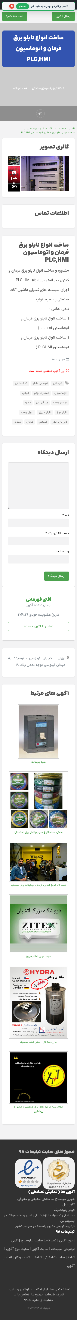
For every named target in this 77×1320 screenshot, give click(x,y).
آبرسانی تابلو (40, 383)
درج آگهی (65, 1240)
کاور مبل (68, 1204)
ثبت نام (51, 1240)
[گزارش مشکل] (40, 113)
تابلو (28, 402)
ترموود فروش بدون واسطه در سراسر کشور (45, 1226)
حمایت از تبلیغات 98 (38, 1300)
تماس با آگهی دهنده (38, 626)
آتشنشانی (21, 383)
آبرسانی (57, 383)
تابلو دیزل (45, 412)
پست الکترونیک (57, 534)
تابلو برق (61, 412)
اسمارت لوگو (41, 393)
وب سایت (62, 552)
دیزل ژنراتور (59, 422)
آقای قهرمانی (38, 599)
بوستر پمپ (60, 402)
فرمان (29, 422)
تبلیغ (71, 1257)
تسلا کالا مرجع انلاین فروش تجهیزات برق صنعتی (38, 885)
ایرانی (25, 393)
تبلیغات (56, 1249)
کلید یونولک (38, 762)
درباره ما (37, 1294)
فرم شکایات (39, 1289)
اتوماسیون (60, 393)
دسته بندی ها (60, 1289)
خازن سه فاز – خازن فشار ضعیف (38, 1042)
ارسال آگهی (63, 16)
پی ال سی (42, 402)
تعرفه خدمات (54, 1294)
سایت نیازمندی (32, 1240)
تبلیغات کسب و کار (28, 1257)
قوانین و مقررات (18, 1289)
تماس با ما (21, 1294)
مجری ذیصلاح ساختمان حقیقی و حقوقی (46, 1199)
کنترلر (17, 422)
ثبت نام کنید (15, 16)
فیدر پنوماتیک (64, 1210)
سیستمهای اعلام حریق (38, 956)
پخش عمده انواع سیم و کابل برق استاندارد (38, 832)
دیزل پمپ (27, 412)
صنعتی (42, 422)
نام (65, 516)
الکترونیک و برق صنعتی (46, 88)
